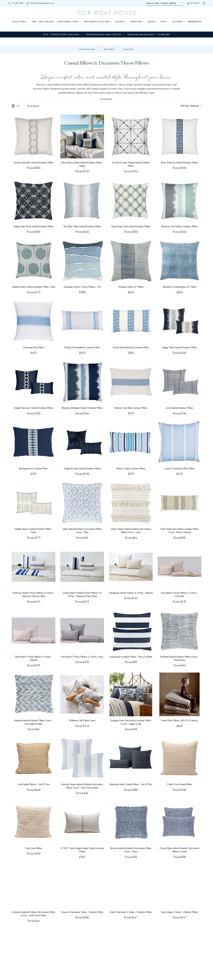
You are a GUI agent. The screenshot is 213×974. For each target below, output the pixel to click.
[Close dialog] (164, 457)
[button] (76, 484)
